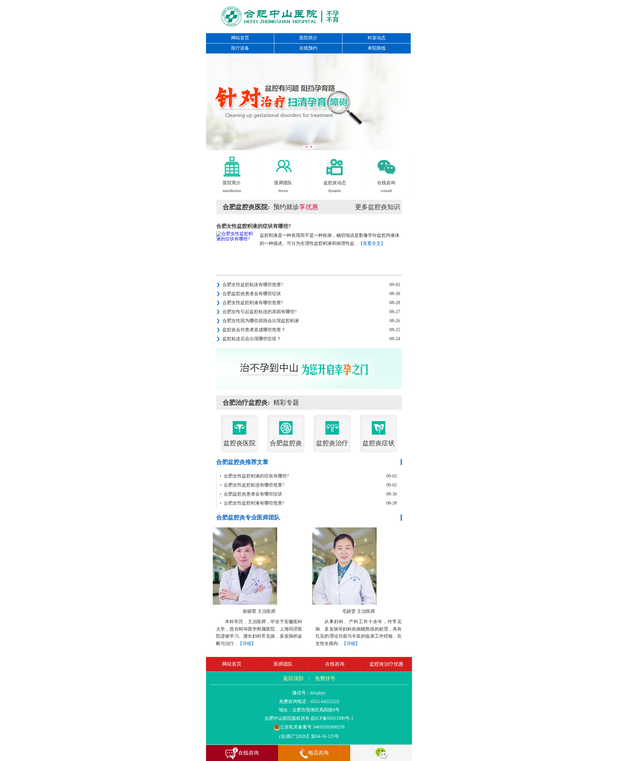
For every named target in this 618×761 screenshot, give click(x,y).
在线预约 (308, 48)
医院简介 (308, 37)
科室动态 (377, 37)
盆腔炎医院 (239, 443)
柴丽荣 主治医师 (259, 611)
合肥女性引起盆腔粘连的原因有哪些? (256, 311)
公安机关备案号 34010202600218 (312, 727)
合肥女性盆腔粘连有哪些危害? (249, 284)
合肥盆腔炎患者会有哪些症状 (248, 293)
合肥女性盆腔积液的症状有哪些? (253, 226)
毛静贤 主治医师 (358, 611)
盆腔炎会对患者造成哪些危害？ (251, 329)
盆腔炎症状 (378, 443)
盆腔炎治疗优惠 (386, 664)
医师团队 (283, 664)
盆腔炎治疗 (332, 443)
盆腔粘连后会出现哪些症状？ (248, 338)
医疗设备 (240, 48)
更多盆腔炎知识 (377, 206)
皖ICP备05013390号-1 (332, 718)
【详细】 (247, 643)
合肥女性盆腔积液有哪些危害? (249, 302)
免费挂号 (325, 678)
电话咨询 (318, 753)
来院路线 (377, 48)
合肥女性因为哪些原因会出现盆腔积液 (257, 320)
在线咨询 (334, 664)
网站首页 (240, 37)
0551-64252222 (325, 701)
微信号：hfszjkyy (309, 692)
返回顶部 (293, 678)
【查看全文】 (371, 243)
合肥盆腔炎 (286, 443)
